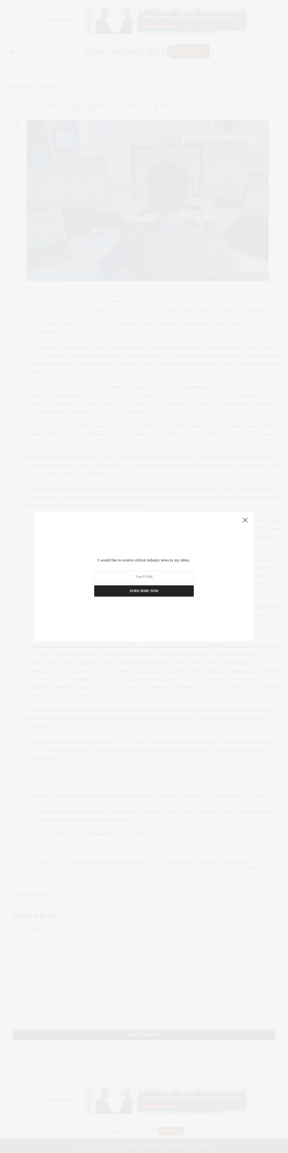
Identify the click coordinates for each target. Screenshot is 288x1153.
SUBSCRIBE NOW (144, 591)
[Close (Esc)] (245, 520)
